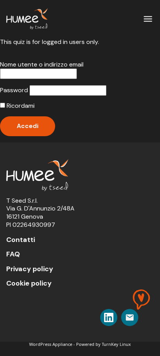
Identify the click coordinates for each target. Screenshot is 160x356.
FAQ (13, 254)
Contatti (20, 239)
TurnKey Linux (116, 344)
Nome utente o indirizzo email (41, 64)
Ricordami (20, 106)
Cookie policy (29, 283)
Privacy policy (29, 269)
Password (14, 90)
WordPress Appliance (50, 344)
